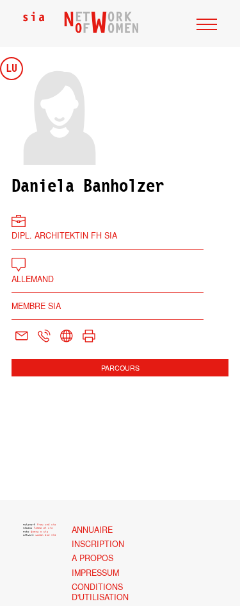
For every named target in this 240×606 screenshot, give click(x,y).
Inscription (98, 544)
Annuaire (92, 529)
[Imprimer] (89, 337)
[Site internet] (66, 337)
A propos (92, 558)
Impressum (95, 572)
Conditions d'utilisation (100, 592)
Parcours (120, 368)
